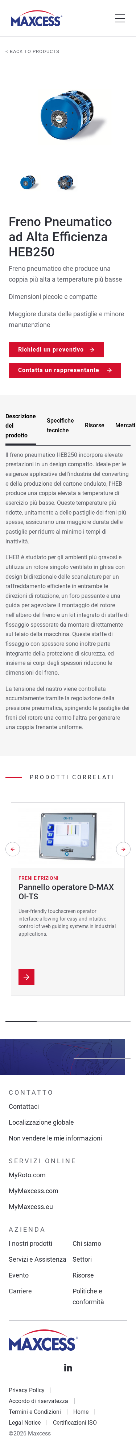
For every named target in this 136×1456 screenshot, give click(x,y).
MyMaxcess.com (33, 1191)
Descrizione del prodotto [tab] (20, 426)
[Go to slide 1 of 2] (28, 182)
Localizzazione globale (41, 1122)
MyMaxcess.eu (31, 1206)
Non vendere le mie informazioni (55, 1138)
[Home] (36, 18)
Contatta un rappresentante (59, 370)
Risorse (83, 1275)
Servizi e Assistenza (37, 1259)
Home (80, 1411)
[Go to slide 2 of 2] (67, 182)
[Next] (123, 849)
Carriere (20, 1291)
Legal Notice (25, 1422)
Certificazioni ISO (75, 1422)
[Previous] (12, 849)
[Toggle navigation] (120, 18)
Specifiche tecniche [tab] (60, 425)
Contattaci (24, 1106)
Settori (82, 1259)
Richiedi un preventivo (51, 349)
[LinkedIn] (68, 1367)
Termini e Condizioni (35, 1411)
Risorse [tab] (94, 425)
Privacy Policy (27, 1390)
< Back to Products (32, 51)
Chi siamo (87, 1243)
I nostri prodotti (30, 1243)
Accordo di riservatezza (38, 1401)
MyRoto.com (27, 1175)
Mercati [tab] (125, 425)
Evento (19, 1275)
